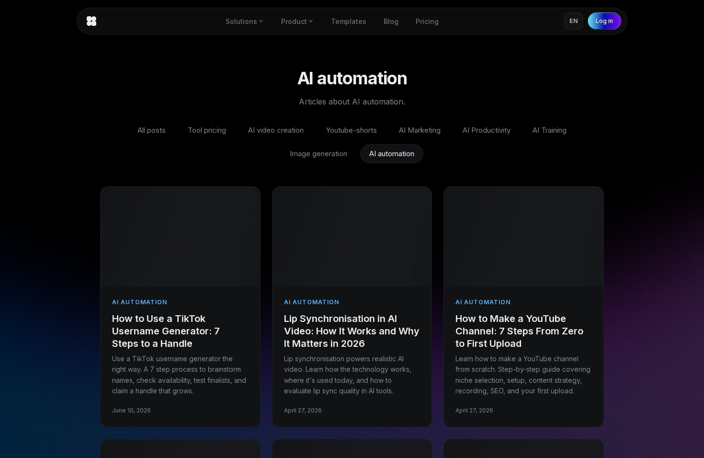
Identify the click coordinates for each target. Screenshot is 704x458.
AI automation (391, 153)
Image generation (318, 153)
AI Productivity (487, 130)
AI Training (550, 130)
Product (294, 21)
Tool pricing (207, 130)
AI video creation (276, 130)
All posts (151, 130)
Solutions (241, 21)
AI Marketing (420, 130)
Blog (391, 21)
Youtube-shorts (351, 130)
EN (573, 20)
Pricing (427, 21)
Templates (348, 21)
